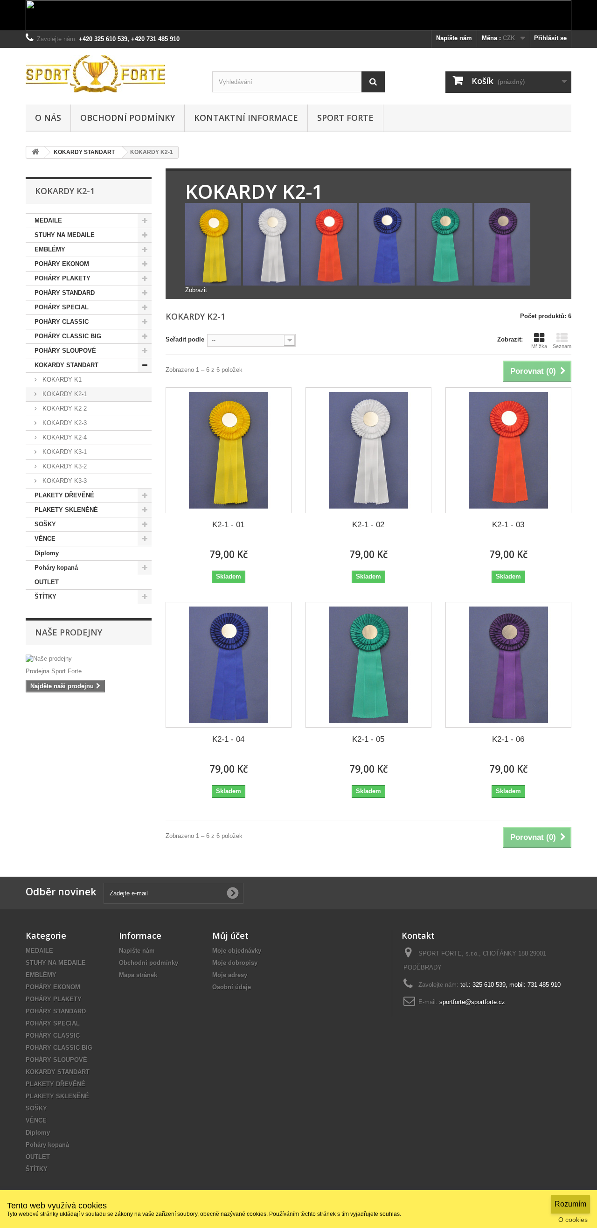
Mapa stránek (138, 974)
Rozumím (570, 1204)
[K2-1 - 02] (368, 450)
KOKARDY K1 (61, 379)
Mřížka (539, 346)
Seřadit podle (185, 339)
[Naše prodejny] (89, 659)
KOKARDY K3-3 (64, 480)
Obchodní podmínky (127, 117)
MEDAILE (48, 220)
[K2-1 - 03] (508, 450)
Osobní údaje (231, 987)
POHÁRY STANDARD (65, 292)
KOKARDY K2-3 (64, 422)
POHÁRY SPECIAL (62, 307)
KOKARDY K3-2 (64, 466)
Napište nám (454, 38)
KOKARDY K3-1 (64, 451)
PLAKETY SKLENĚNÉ (66, 509)
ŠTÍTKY (45, 596)
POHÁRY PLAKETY (62, 278)
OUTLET (47, 582)
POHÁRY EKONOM (62, 263)
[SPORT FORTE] (112, 73)
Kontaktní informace (246, 117)
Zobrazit (196, 289)
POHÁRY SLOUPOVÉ (65, 350)
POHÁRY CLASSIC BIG (68, 336)
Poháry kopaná (56, 567)
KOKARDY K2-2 (64, 408)
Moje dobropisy (234, 962)
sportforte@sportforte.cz (472, 1001)
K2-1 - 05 (368, 739)
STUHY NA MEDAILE (65, 234)
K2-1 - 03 (508, 524)
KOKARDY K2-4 (64, 437)
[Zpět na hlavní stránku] (35, 152)
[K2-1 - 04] (228, 665)
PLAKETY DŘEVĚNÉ (64, 495)
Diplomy (47, 553)
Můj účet (230, 935)
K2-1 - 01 (228, 524)
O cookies (573, 1219)
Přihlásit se (550, 38)
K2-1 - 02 (368, 524)
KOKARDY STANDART (66, 365)
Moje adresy (229, 974)
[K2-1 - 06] (508, 665)
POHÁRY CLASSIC (62, 321)
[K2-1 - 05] (368, 665)
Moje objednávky (236, 950)
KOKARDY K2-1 (64, 394)
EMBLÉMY (50, 249)
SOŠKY (45, 524)
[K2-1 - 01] (228, 450)
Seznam (562, 346)
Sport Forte (345, 117)
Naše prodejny (68, 632)
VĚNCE (45, 538)
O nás (48, 117)
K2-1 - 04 (228, 739)
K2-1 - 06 (508, 739)
